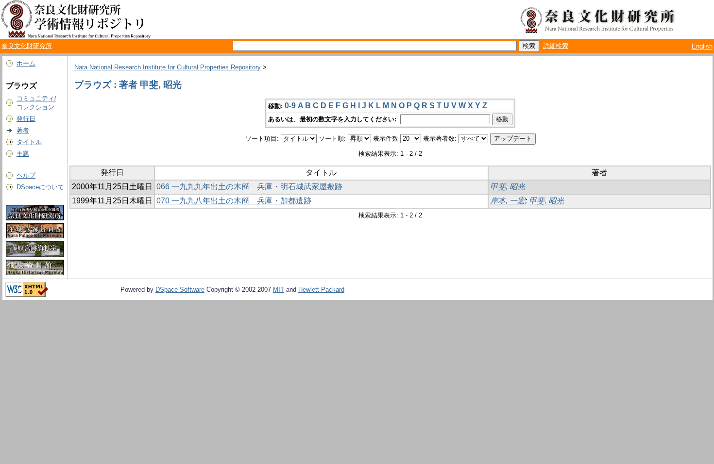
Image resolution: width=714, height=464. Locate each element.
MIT (278, 289)
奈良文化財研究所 (26, 46)
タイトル (29, 142)
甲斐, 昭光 (507, 186)
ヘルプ (26, 175)
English (702, 46)
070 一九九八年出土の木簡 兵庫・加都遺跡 (233, 201)
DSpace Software (179, 289)
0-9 (290, 105)
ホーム (26, 63)
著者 (23, 130)
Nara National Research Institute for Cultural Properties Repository (167, 67)
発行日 (26, 118)
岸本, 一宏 (507, 201)
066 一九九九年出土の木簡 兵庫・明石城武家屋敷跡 (249, 186)
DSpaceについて (40, 187)
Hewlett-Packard (321, 289)
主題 (23, 153)
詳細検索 (555, 46)
